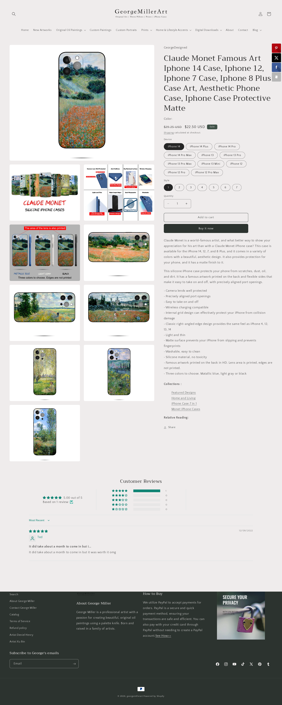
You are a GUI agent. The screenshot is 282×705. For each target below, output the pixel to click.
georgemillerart (135, 696)
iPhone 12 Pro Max (207, 172)
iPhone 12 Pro (176, 172)
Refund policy (18, 628)
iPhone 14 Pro (227, 146)
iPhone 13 (207, 155)
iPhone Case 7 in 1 (184, 403)
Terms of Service (20, 621)
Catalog (14, 614)
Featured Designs (184, 392)
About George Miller (22, 601)
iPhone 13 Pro (232, 155)
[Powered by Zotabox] (276, 77)
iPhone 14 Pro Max (180, 155)
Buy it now (206, 228)
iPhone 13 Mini (210, 163)
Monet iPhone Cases (186, 409)
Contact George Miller (23, 607)
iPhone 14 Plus (199, 146)
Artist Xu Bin (17, 641)
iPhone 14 (174, 146)
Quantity (169, 196)
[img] (38, 531)
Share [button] (172, 427)
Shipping (169, 132)
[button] (14, 14)
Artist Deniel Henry (21, 634)
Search (14, 594)
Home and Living (184, 398)
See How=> (163, 635)
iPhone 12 (236, 163)
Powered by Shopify (153, 696)
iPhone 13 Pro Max (180, 163)
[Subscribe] (74, 663)
